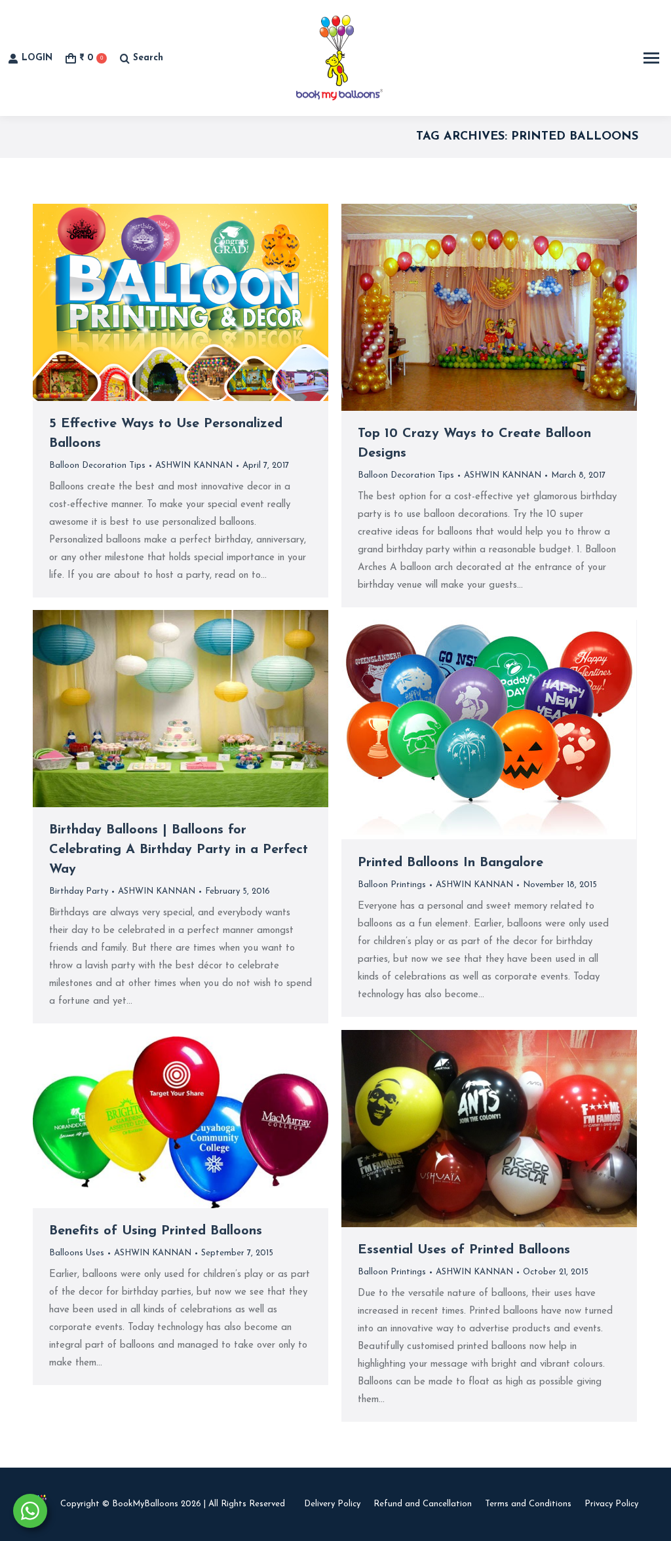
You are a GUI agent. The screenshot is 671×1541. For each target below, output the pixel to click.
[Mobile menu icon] (651, 58)
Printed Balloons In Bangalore (450, 862)
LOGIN (37, 58)
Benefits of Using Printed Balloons (155, 1231)
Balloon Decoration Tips (97, 465)
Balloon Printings (392, 885)
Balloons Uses (76, 1253)
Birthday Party (78, 891)
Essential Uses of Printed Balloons (464, 1250)
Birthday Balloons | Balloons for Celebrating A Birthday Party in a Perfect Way (178, 850)
